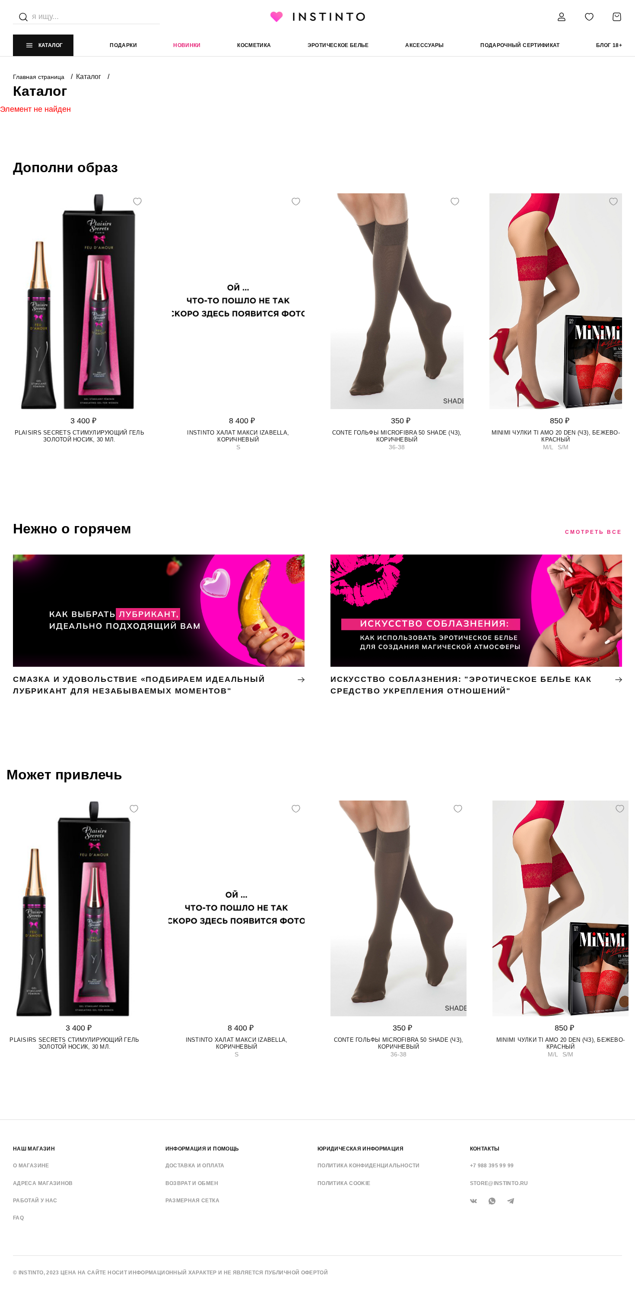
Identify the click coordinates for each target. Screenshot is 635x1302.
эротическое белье (338, 45)
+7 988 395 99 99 (492, 1166)
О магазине (31, 1166)
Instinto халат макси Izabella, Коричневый (238, 436)
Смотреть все (593, 532)
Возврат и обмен (191, 1183)
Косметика (254, 45)
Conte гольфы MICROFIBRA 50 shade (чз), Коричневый (397, 436)
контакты (485, 1149)
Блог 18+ (609, 45)
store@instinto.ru (499, 1183)
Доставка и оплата (195, 1166)
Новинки (187, 45)
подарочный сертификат (520, 45)
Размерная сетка (192, 1201)
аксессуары (424, 45)
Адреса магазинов (43, 1183)
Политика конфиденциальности (369, 1166)
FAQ (18, 1218)
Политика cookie (344, 1183)
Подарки (123, 45)
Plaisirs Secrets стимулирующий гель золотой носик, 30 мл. (79, 436)
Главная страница (39, 76)
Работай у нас (35, 1201)
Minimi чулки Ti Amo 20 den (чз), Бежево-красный (556, 436)
